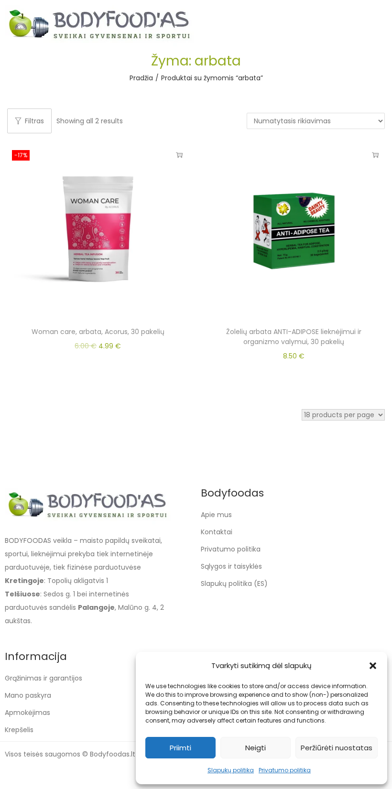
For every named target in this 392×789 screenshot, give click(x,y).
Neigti (255, 748)
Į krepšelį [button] (179, 154)
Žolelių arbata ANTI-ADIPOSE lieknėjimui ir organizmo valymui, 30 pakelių (293, 336)
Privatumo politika (285, 770)
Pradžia (141, 78)
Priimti (180, 748)
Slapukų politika (230, 770)
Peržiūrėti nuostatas (336, 748)
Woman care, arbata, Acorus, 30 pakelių (98, 331)
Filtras (34, 121)
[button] (373, 665)
